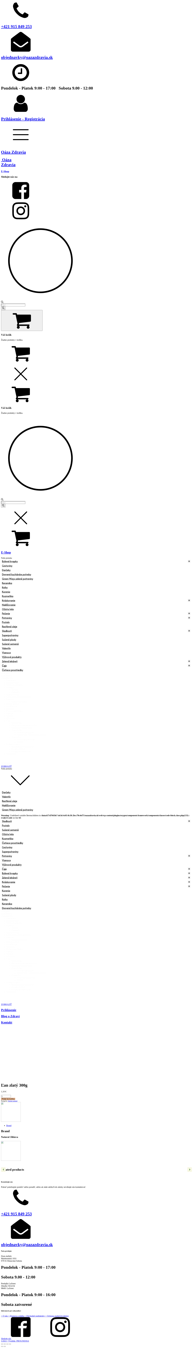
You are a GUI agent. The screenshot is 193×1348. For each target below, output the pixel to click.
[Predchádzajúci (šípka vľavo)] (2, 1346)
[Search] (3, 308)
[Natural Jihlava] (11, 1121)
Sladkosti (7, 630)
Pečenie (6, 613)
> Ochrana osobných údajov (57, 1316)
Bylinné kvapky (10, 561)
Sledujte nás (6, 1338)
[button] (99, 675)
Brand (8, 1125)
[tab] (99, 1125)
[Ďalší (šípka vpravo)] (5, 1346)
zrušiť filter (6, 764)
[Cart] (22, 320)
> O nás (4, 1316)
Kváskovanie (8, 600)
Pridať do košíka (8, 1099)
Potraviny (7, 617)
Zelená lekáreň (9, 661)
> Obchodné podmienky (35, 1316)
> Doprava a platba (16, 1316)
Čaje (4, 665)
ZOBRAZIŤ (6, 766)
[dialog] (96, 389)
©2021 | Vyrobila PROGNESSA (15, 1341)
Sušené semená (12, 1101)
